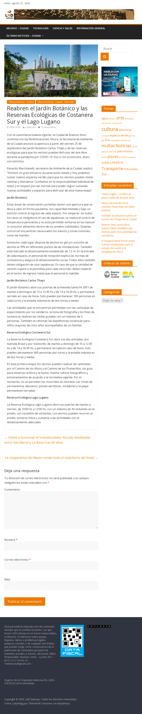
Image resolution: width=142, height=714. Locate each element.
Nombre (10, 540)
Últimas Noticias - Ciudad (21, 101)
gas (102, 140)
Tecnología (40, 28)
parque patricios (109, 151)
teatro (117, 162)
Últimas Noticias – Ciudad (23, 35)
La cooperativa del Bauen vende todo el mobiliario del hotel (51, 458)
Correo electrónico (17, 560)
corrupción (116, 123)
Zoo (104, 174)
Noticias (123, 145)
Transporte (112, 168)
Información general (91, 28)
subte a (106, 162)
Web (7, 579)
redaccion (31, 127)
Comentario (12, 489)
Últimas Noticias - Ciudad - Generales (56, 101)
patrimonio (124, 151)
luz (129, 140)
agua (104, 118)
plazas (112, 156)
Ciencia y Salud (62, 28)
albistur (112, 118)
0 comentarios (48, 127)
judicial (124, 140)
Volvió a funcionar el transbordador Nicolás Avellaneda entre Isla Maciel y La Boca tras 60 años (47, 439)
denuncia (125, 130)
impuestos (115, 140)
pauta (104, 157)
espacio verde (119, 135)
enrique (105, 136)
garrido (132, 136)
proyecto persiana (127, 157)
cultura (109, 129)
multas (108, 145)
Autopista (129, 118)
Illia (107, 140)
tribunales (131, 169)
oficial (134, 146)
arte (120, 118)
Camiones (105, 123)
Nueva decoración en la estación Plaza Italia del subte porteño (118, 206)
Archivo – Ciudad (17, 28)
